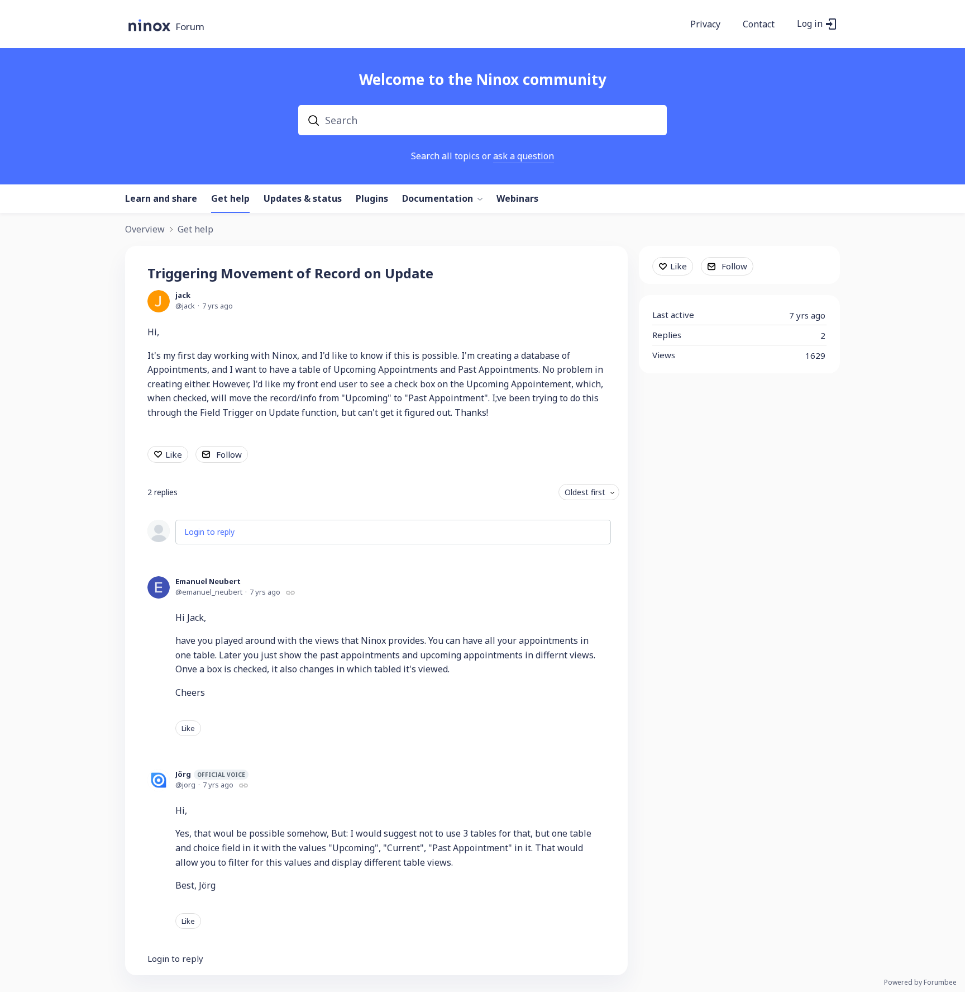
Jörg (210, 774)
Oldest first (585, 492)
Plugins (372, 199)
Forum (189, 27)
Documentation (437, 199)
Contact (759, 24)
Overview (145, 229)
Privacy (705, 24)
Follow (229, 454)
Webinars (517, 199)
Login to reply (209, 531)
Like (173, 454)
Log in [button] (810, 24)
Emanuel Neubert (208, 581)
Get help (230, 199)
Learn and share (161, 199)
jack (182, 295)
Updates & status (303, 199)
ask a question (523, 156)
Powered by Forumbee (920, 983)
